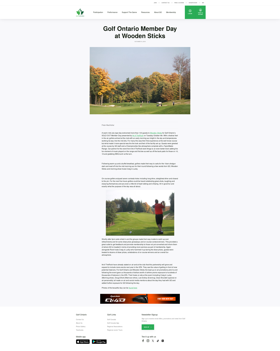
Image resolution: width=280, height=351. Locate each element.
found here (133, 288)
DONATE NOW (193, 3)
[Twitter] (152, 340)
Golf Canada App (113, 323)
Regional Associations (114, 326)
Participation (98, 12)
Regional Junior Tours (114, 330)
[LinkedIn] (162, 340)
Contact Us (165, 3)
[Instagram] (148, 340)
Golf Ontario (81, 314)
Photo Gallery (80, 326)
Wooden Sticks (156, 133)
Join (155, 3)
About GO (158, 12)
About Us (79, 323)
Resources (145, 12)
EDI (203, 3)
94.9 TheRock (137, 135)
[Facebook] (143, 340)
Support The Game (129, 12)
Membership (171, 12)
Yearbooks (79, 330)
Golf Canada (111, 319)
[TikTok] (157, 340)
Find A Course (179, 3)
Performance (112, 12)
